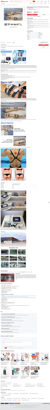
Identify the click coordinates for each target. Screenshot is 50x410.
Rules (48, 3)
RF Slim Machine (26, 296)
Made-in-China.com (22, 406)
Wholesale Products (25, 405)
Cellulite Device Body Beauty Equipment (34, 393)
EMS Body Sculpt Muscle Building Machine (29, 386)
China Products (14, 405)
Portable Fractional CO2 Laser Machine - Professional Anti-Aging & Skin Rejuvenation (15, 363)
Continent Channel (33, 405)
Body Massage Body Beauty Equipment (24, 393)
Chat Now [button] (44, 14)
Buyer (33, 3)
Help (37, 3)
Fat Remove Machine (8, 296)
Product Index (36, 405)
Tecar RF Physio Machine (8, 295)
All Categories (3, 3)
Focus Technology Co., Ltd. (20, 407)
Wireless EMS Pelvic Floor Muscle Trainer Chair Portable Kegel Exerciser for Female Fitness (25, 377)
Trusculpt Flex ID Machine (21, 296)
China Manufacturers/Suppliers (19, 405)
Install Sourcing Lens (17, 403)
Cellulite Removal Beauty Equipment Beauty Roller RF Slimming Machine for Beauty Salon (44, 363)
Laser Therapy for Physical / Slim (16, 386)
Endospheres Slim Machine (14, 296)
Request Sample (38, 16)
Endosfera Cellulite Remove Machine (41, 386)
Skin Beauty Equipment (3, 393)
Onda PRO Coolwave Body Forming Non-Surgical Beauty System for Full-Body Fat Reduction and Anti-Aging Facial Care (5, 377)
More (1, 401)
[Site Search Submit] (34, 1)
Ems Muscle (28, 398)
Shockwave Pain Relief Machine (22, 295)
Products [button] (12, 1)
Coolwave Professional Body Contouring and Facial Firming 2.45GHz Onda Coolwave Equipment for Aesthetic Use (15, 377)
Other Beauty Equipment (16, 393)
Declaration (32, 407)
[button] (42, 1)
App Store (2, 403)
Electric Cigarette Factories (10, 398)
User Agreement (28, 407)
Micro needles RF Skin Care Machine (4, 386)
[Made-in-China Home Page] (4, 1)
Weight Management (10, 393)
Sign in (48, 1)
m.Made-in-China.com (27, 406)
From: (3, 338)
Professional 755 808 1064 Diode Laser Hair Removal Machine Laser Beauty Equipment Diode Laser (5, 363)
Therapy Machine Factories (17, 398)
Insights (39, 405)
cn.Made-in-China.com (31, 406)
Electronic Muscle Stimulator (41, 398)
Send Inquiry (32, 14)
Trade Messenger (11, 403)
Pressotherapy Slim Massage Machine (30, 295)
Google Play (6, 403)
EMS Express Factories (23, 398)
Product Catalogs (10, 382)
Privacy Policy (35, 407)
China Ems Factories (3, 398)
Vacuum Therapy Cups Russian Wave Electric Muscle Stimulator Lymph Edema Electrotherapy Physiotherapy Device (34, 377)
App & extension (41, 3)
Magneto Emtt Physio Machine (14, 295)
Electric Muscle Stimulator (34, 398)
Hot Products (11, 405)
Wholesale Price (29, 405)
